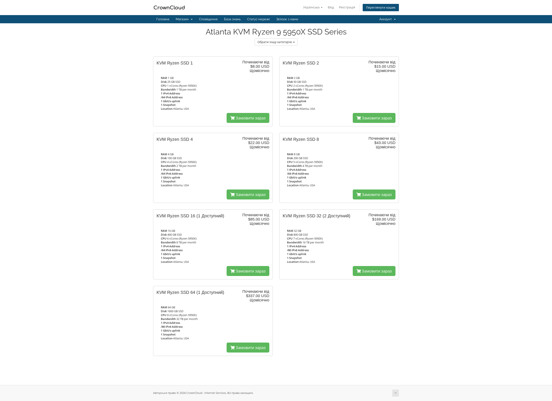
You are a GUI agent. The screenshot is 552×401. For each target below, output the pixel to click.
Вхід (331, 7)
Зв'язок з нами (287, 19)
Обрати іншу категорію (275, 42)
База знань (232, 19)
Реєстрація (347, 7)
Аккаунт (386, 19)
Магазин (183, 19)
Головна (162, 19)
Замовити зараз (250, 118)
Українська (311, 7)
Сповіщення (208, 19)
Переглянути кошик (380, 7)
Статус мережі (258, 19)
